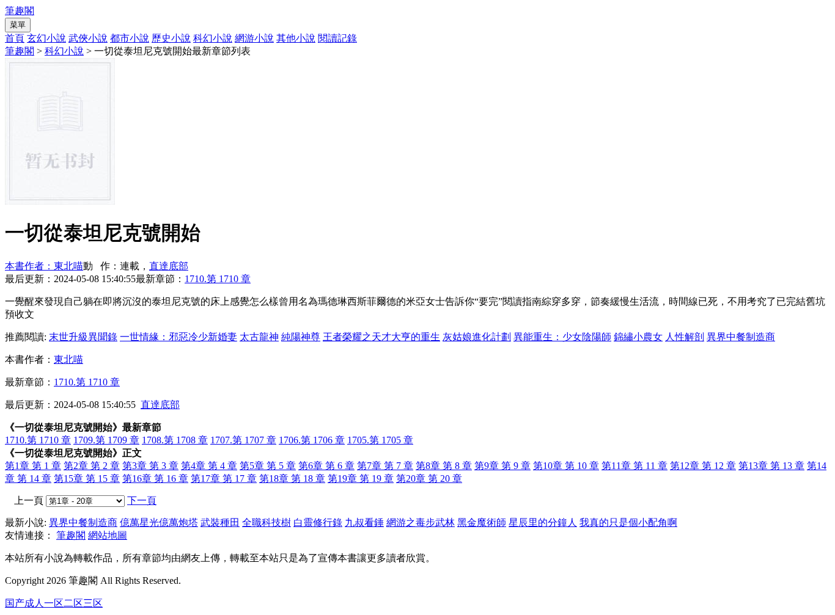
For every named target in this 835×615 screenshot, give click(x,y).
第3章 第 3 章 (150, 465)
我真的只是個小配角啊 (628, 522)
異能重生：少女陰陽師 (562, 337)
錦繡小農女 (638, 337)
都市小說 (129, 38)
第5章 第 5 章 (268, 465)
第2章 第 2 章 (92, 465)
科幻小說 (212, 38)
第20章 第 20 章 (429, 478)
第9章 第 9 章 (502, 465)
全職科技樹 (266, 522)
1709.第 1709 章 (106, 440)
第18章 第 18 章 (292, 478)
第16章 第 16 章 (155, 478)
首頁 (14, 38)
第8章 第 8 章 (444, 465)
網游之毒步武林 (420, 522)
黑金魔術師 (481, 522)
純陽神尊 (300, 337)
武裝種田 (220, 522)
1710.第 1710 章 (218, 279)
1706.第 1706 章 (312, 440)
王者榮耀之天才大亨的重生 (381, 337)
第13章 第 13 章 (771, 465)
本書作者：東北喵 (44, 266)
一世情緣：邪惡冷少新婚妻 (178, 337)
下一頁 (141, 500)
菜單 (18, 24)
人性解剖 (684, 337)
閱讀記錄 (337, 38)
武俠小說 (88, 38)
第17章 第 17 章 (224, 478)
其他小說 (295, 38)
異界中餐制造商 (741, 337)
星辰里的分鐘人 (543, 522)
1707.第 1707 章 (243, 440)
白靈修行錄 (317, 522)
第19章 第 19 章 (361, 478)
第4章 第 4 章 (209, 465)
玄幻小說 (46, 38)
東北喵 (68, 359)
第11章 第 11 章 (634, 465)
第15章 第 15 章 (87, 478)
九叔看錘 (364, 522)
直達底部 (168, 266)
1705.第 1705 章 (380, 440)
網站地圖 (107, 535)
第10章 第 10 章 (566, 465)
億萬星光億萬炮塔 (159, 522)
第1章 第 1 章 (33, 465)
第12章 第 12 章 (703, 465)
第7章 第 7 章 (385, 465)
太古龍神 (259, 337)
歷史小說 (171, 38)
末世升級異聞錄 (83, 337)
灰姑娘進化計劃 (477, 337)
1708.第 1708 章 (175, 440)
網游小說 (254, 38)
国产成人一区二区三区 (54, 603)
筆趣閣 (19, 10)
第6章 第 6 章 (326, 465)
